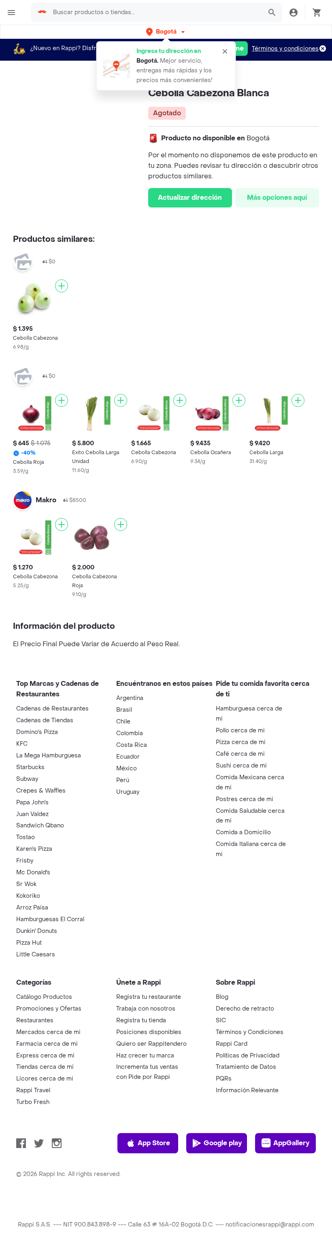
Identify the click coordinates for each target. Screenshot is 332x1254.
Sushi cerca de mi (241, 766)
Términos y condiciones (285, 49)
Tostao (25, 837)
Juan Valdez (32, 814)
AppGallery (291, 1143)
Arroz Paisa (32, 907)
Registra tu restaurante (148, 997)
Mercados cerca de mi (48, 1032)
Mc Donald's (33, 872)
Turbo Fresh (32, 1102)
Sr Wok (26, 884)
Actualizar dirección (190, 197)
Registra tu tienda (141, 1020)
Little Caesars (35, 954)
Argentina (129, 698)
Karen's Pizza (34, 849)
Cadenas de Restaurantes (52, 709)
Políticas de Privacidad (247, 1055)
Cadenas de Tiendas (44, 720)
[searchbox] (155, 12)
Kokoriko (28, 896)
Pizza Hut (29, 943)
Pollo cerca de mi (240, 730)
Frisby (24, 861)
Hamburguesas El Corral (50, 919)
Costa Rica (131, 745)
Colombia (129, 733)
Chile (123, 721)
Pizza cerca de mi (241, 742)
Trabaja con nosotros (145, 1009)
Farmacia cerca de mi (47, 1044)
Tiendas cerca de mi (45, 1067)
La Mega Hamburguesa (48, 755)
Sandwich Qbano (40, 825)
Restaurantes (34, 1020)
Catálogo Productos (44, 997)
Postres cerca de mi (244, 799)
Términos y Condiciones (249, 1032)
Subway (27, 779)
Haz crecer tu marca (145, 1055)
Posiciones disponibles (148, 1032)
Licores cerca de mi (44, 1079)
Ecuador (128, 757)
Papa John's (32, 802)
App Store (154, 1143)
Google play (223, 1143)
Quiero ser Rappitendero (151, 1044)
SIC (221, 1020)
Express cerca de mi (45, 1055)
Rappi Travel (33, 1090)
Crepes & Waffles (41, 791)
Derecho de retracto (245, 1009)
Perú (122, 780)
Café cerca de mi (240, 754)
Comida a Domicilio (243, 832)
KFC (22, 744)
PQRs (224, 1079)
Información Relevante (247, 1090)
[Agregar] (61, 285)
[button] (166, 31)
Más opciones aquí (277, 197)
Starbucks (30, 767)
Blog (222, 997)
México (126, 768)
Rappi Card (231, 1044)
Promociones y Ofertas (48, 1009)
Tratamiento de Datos (246, 1067)
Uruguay (127, 792)
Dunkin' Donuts (36, 931)
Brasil (124, 710)
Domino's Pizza (37, 732)
